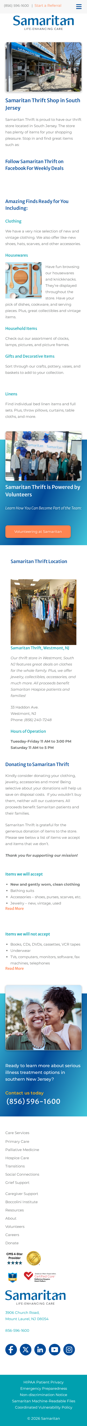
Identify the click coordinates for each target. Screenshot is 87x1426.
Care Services (17, 1132)
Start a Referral (48, 5)
